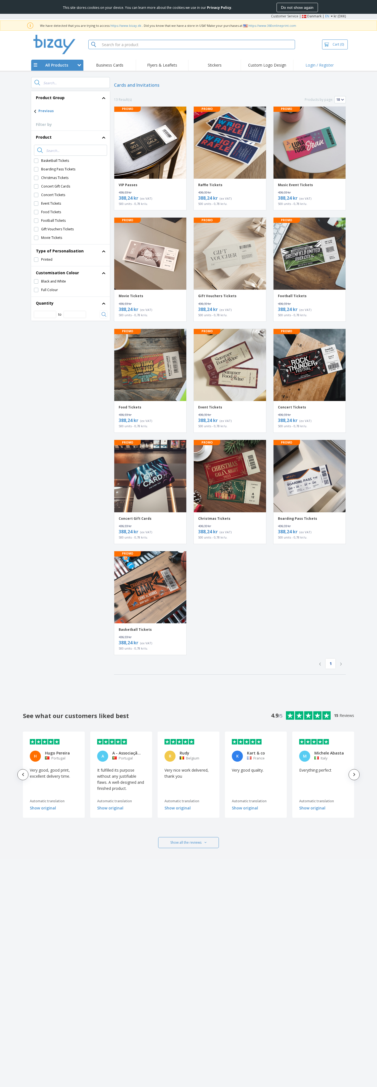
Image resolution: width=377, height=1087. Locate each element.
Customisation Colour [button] (57, 272)
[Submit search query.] (37, 82)
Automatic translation (47, 801)
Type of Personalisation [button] (60, 251)
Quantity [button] (45, 303)
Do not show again (297, 7)
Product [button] (44, 137)
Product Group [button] (50, 97)
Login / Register (320, 65)
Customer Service (284, 16)
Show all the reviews (185, 842)
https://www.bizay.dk (125, 25)
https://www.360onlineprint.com (272, 25)
